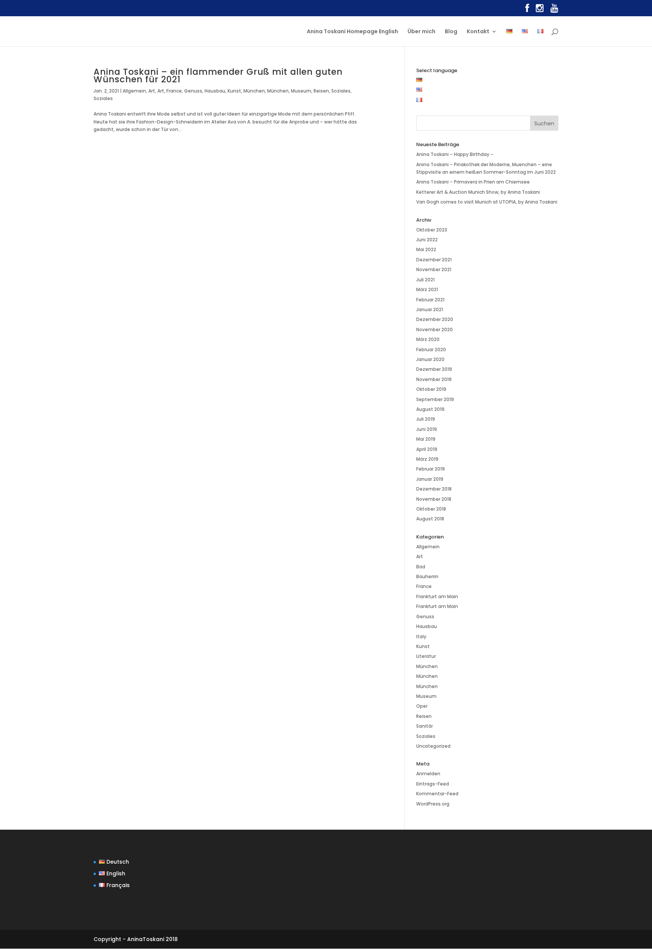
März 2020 (428, 339)
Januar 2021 (429, 309)
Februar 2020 (431, 349)
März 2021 (427, 289)
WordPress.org (432, 804)
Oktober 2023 (431, 230)
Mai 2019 (425, 439)
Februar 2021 (430, 299)
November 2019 (434, 379)
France (174, 91)
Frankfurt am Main (437, 596)
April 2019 (426, 449)
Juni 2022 (427, 239)
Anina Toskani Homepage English (352, 32)
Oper (421, 706)
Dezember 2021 (434, 259)
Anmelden (428, 773)
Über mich (421, 32)
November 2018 (433, 499)
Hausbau (215, 91)
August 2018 (430, 518)
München (254, 91)
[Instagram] (540, 9)
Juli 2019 (425, 419)
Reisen (321, 91)
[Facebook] (527, 9)
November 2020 (434, 329)
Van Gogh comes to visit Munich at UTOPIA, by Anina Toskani (486, 202)
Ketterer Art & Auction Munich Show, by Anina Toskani (478, 192)
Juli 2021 (425, 279)
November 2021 (433, 269)
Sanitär (424, 726)
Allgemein (134, 91)
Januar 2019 (429, 479)
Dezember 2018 (434, 489)
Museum (301, 91)
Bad (420, 566)
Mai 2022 (426, 249)
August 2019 (430, 409)
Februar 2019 (430, 469)
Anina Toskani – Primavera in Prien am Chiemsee (473, 182)
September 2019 (435, 399)
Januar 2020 (430, 359)
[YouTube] (554, 9)
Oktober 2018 (431, 509)
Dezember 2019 (434, 369)
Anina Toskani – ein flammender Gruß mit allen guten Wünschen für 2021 (218, 75)
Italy (421, 636)
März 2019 (427, 459)
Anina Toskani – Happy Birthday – (455, 154)
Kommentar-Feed (437, 793)
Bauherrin (427, 576)
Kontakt (478, 32)
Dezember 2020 (434, 319)
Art (151, 91)
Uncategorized (433, 746)
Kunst (234, 91)
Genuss (193, 91)
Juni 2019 (426, 429)
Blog (451, 32)
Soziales (341, 91)
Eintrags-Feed (432, 784)
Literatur (426, 656)
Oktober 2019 (431, 389)
